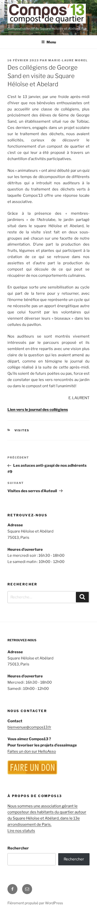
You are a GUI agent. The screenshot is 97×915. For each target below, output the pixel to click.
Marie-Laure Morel (68, 60)
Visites (22, 430)
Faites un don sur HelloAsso (31, 751)
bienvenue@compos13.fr (29, 727)
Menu (51, 42)
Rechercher (18, 848)
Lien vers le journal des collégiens (37, 409)
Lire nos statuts (21, 830)
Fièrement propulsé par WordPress (35, 903)
